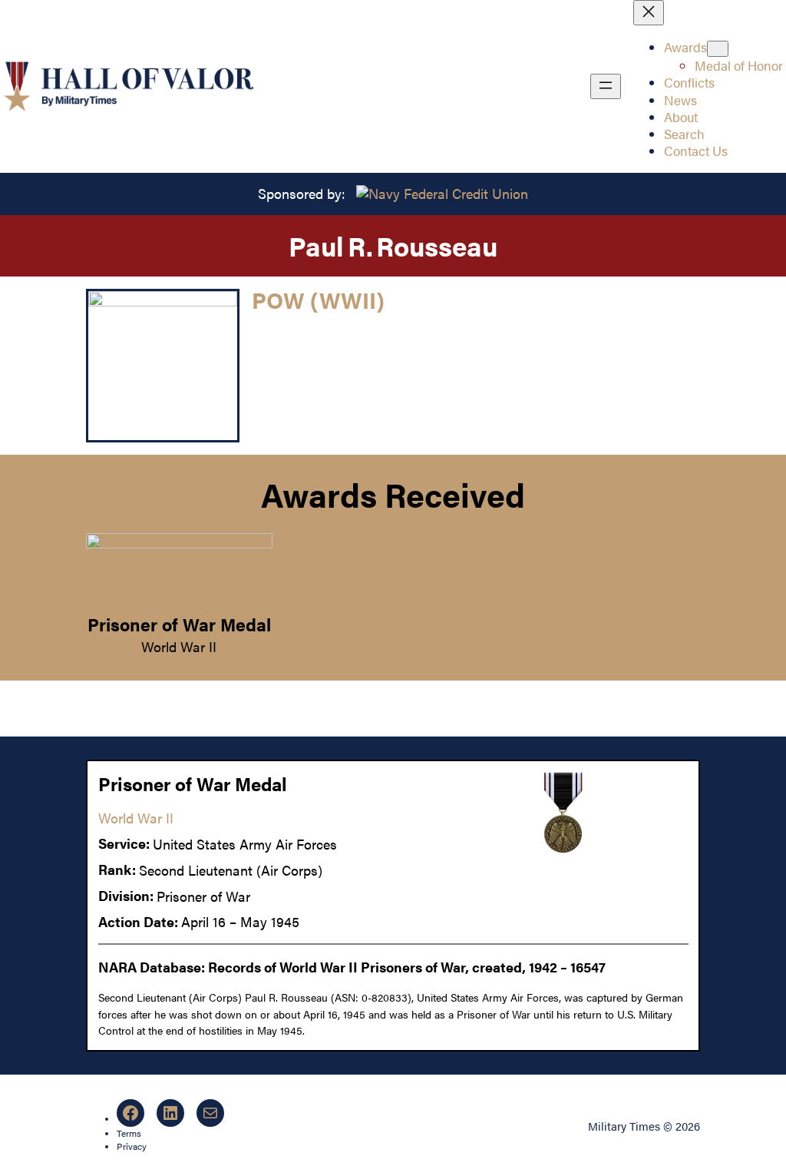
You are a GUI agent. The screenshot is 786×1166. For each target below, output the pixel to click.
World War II (178, 646)
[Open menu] (605, 86)
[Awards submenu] (717, 49)
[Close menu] (648, 12)
